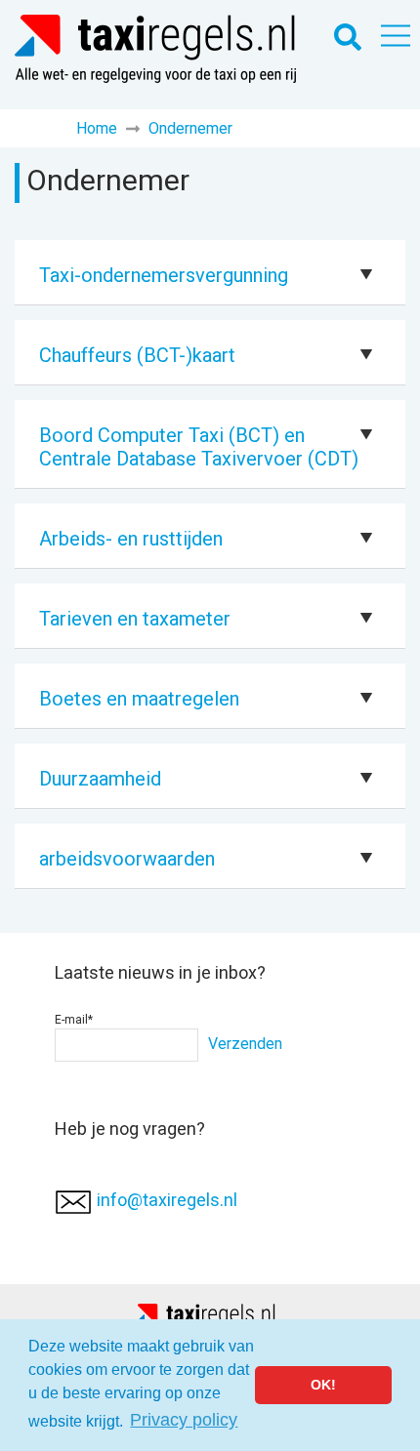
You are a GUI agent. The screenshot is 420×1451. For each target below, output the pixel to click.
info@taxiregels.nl (167, 1199)
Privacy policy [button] (183, 1420)
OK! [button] (323, 1384)
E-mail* (74, 1020)
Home (96, 128)
